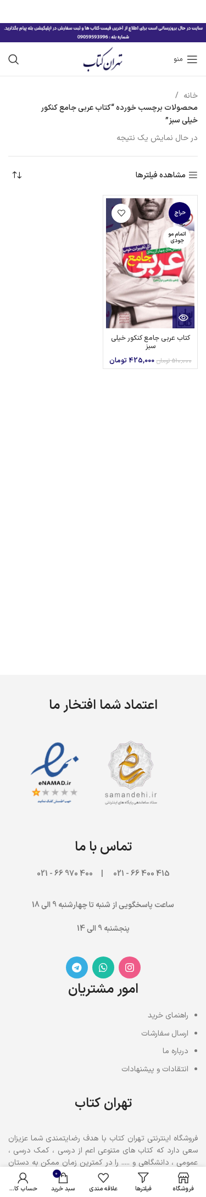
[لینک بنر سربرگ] (119, 11)
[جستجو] (14, 59)
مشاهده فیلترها (161, 175)
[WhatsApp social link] (103, 967)
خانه (189, 96)
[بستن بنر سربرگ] (13, 11)
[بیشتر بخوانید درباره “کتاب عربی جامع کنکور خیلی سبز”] (183, 317)
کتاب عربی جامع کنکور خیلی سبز (150, 342)
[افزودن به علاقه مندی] (121, 213)
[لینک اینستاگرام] (130, 967)
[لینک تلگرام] (77, 967)
